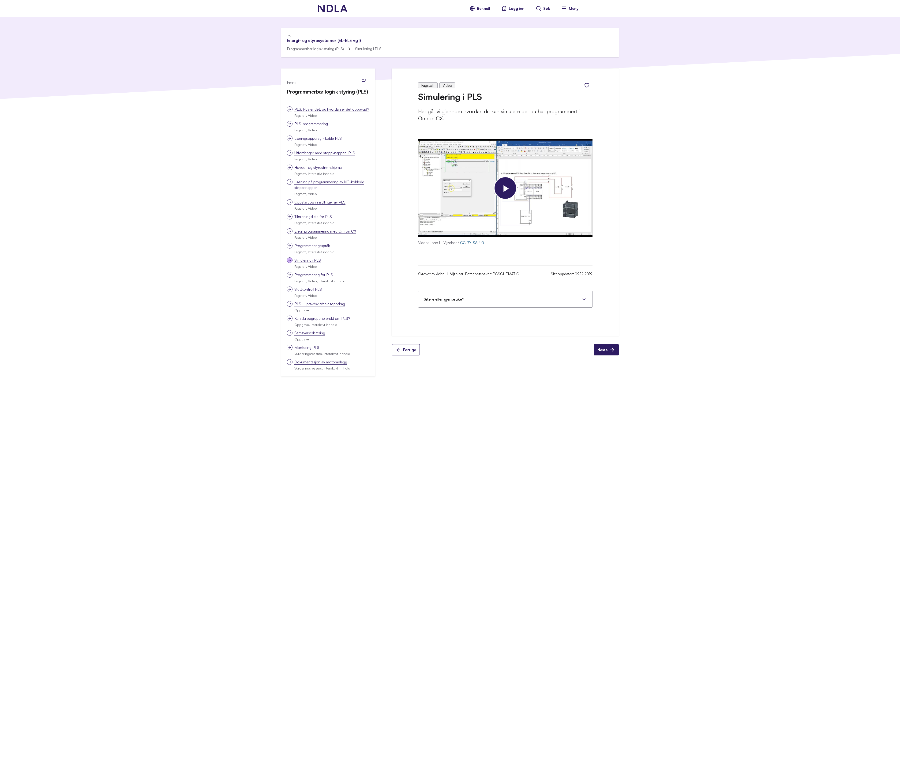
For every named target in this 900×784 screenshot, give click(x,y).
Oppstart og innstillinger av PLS (319, 202)
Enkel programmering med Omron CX (325, 231)
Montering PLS (306, 347)
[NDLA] (332, 8)
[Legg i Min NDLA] (586, 85)
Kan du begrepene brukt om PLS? (322, 318)
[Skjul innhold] (363, 79)
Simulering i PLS (307, 260)
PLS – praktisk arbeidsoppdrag (319, 304)
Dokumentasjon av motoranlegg (320, 362)
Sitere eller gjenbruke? (444, 299)
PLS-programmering (311, 123)
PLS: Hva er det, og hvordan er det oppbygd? (331, 109)
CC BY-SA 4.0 (472, 242)
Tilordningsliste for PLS (313, 216)
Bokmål (483, 8)
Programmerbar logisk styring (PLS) (315, 48)
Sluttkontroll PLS (308, 289)
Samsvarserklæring (309, 333)
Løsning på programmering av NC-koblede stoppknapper (329, 185)
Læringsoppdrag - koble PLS (318, 138)
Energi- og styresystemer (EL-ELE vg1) (324, 40)
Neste (602, 349)
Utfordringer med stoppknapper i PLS (324, 153)
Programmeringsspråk (312, 245)
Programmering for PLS (313, 274)
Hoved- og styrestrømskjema (318, 167)
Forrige (409, 349)
